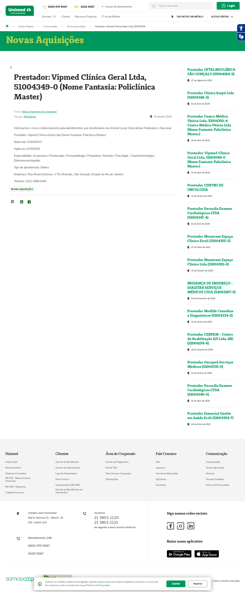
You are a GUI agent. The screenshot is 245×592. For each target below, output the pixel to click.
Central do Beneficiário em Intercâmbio (69, 491)
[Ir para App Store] (206, 553)
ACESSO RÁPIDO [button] (220, 16)
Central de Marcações (167, 473)
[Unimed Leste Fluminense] (8, 26)
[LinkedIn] (22, 201)
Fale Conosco (62, 479)
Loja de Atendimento (66, 473)
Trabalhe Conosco (14, 492)
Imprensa (160, 467)
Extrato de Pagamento (117, 461)
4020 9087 (84, 6)
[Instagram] (180, 525)
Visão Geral (11, 461)
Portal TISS (111, 467)
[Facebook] (29, 201)
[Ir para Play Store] (179, 553)
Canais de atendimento (118, 6)
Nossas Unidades (215, 479)
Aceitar (176, 583)
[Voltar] (10, 67)
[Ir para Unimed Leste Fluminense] (19, 11)
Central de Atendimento (68, 467)
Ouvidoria (161, 484)
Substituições (213, 461)
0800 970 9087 (57, 6)
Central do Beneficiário (67, 461)
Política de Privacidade (217, 484)
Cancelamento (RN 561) (68, 484)
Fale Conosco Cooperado (118, 473)
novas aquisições (22, 189)
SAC (158, 461)
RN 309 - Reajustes (15, 486)
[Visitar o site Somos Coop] (21, 579)
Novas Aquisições (215, 467)
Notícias (210, 473)
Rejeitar (197, 583)
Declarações (112, 479)
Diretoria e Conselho (15, 473)
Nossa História (13, 467)
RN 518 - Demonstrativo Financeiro (17, 479)
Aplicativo (161, 479)
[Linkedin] (190, 525)
